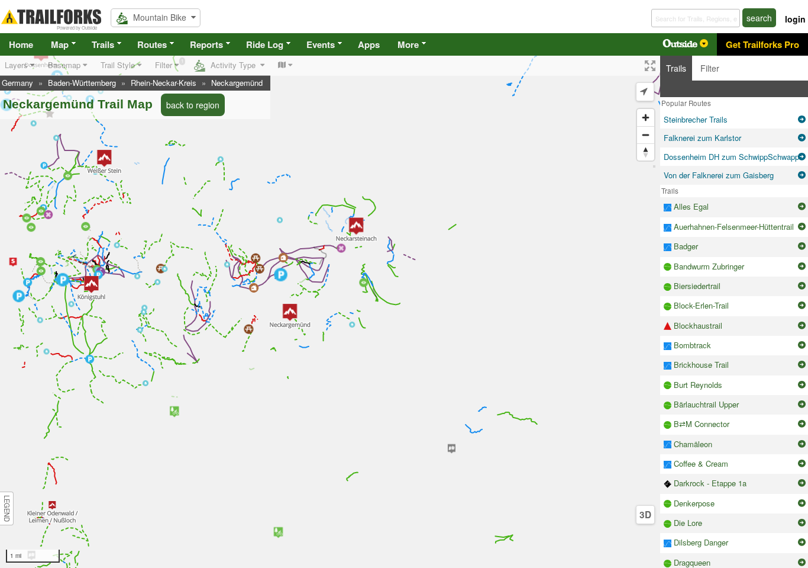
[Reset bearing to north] (645, 152)
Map (60, 44)
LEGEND (7, 508)
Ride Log (264, 44)
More (408, 44)
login (795, 19)
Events (320, 44)
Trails (103, 44)
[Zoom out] (645, 134)
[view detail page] (802, 120)
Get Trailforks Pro (762, 44)
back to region (192, 105)
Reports (206, 44)
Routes (152, 44)
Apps (369, 44)
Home (21, 44)
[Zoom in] (645, 117)
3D (645, 514)
